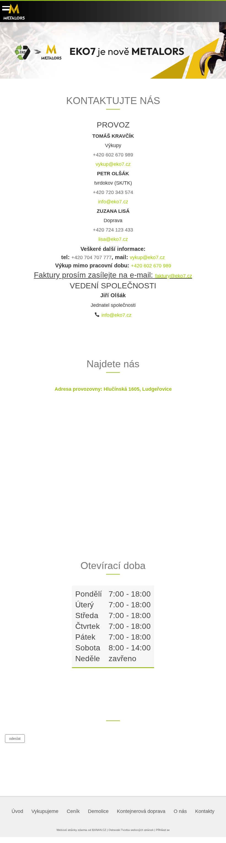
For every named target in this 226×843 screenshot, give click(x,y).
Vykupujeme (44, 811)
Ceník (73, 811)
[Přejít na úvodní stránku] (14, 11)
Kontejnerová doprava (141, 811)
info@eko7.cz (113, 201)
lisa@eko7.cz (113, 239)
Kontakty (204, 811)
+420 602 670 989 (113, 155)
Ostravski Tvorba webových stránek (131, 829)
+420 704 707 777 (91, 257)
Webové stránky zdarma (72, 829)
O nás (180, 811)
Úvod (17, 811)
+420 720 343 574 (113, 192)
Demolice (98, 811)
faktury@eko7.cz (173, 276)
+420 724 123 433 (113, 230)
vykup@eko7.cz (113, 164)
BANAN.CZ (99, 829)
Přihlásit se (163, 829)
